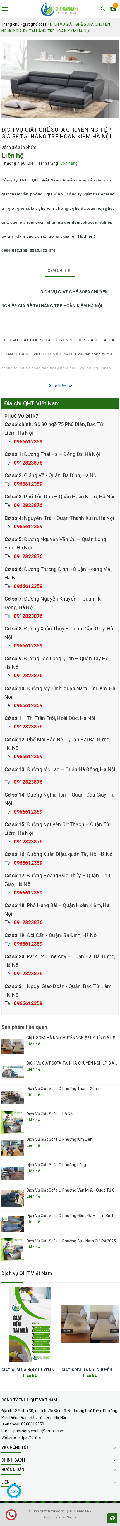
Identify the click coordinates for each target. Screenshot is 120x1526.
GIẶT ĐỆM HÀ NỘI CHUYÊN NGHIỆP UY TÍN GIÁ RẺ (47, 1370)
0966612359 (28, 441)
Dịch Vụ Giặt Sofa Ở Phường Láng (56, 1165)
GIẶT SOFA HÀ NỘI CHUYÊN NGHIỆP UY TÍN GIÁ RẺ (71, 1037)
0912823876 (28, 463)
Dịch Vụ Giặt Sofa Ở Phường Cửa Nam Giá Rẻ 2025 (71, 1241)
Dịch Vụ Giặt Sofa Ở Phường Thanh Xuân (63, 1088)
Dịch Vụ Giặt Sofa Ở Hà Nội (50, 1114)
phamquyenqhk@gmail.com (39, 1431)
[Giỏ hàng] (113, 10)
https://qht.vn (30, 1437)
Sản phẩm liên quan (24, 1027)
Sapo (71, 1517)
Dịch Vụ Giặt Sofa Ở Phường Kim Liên (59, 1139)
